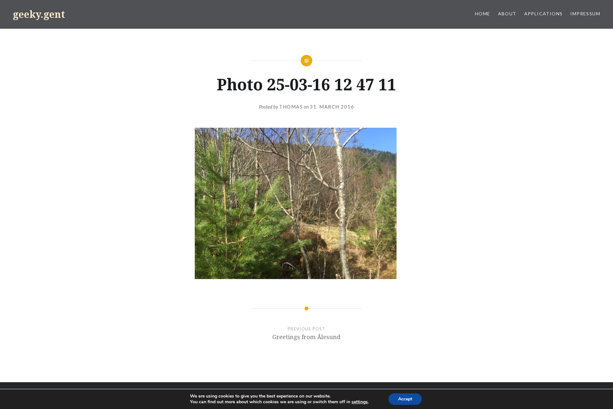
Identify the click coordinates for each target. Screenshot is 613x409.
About (507, 13)
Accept (405, 399)
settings (360, 402)
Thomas (291, 107)
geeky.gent (39, 14)
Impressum (585, 13)
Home (482, 13)
